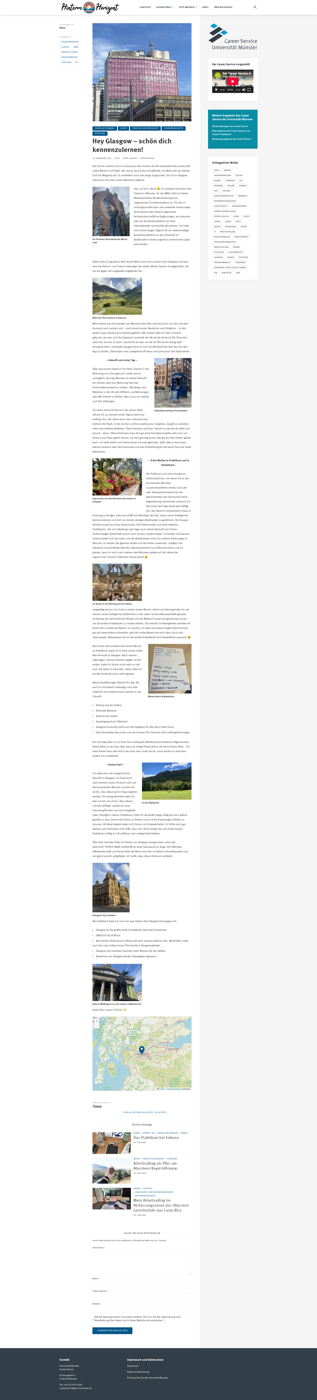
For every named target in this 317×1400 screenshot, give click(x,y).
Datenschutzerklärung (138, 1372)
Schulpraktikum (236, 252)
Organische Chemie (69, 52)
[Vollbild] (249, 89)
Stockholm (243, 257)
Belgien (239, 176)
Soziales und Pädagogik (167, 1133)
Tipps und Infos (187, 7)
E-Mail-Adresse (100, 1291)
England (231, 186)
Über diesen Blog (223, 7)
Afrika (216, 170)
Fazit (216, 191)
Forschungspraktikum (223, 196)
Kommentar (98, 1248)
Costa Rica (147, 1189)
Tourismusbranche (222, 263)
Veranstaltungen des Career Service (230, 126)
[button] (142, 1054)
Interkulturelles (221, 217)
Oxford (244, 227)
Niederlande (230, 227)
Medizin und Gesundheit (153, 1159)
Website (96, 1304)
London (217, 222)
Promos (236, 247)
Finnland (226, 191)
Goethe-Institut (221, 206)
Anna (62, 28)
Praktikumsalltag (227, 232)
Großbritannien (239, 206)
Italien (246, 217)
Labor (75, 47)
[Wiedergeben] (216, 89)
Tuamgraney (240, 263)
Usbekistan (226, 273)
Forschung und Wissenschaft (145, 128)
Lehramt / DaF (148, 1133)
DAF (240, 181)
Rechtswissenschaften (145, 1196)
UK (76, 62)
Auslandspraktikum (69, 42)
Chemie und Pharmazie (105, 128)
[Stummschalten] (244, 89)
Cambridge (230, 181)
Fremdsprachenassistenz (225, 201)
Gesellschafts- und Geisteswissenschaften (154, 1192)
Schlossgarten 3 (67, 1375)
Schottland (66, 62)
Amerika (136, 1189)
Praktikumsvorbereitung (225, 242)
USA (215, 273)
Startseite (145, 7)
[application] (232, 81)
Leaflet (162, 1089)
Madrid (228, 222)
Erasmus (243, 186)
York (238, 273)
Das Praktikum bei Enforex (156, 1138)
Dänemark (218, 186)
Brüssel (217, 181)
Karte (205, 7)
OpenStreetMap (174, 1089)
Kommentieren (147, 158)
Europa (123, 128)
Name (95, 1279)
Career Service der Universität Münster (149, 1378)
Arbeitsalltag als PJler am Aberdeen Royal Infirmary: (155, 1166)
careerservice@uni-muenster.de (75, 1388)
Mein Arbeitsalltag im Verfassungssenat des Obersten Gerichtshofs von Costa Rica (161, 1206)
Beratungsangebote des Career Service (231, 139)
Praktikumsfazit (241, 237)
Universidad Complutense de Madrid (230, 268)
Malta (238, 222)
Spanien (184, 1133)
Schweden (218, 257)
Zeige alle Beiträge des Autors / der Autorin (144, 1112)
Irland (236, 217)
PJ (214, 232)
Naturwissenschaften (173, 128)
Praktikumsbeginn (69, 57)
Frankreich (242, 196)
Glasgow (65, 47)
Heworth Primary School (225, 211)
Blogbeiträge (164, 7)
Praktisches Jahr (221, 247)
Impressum (132, 1366)
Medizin (136, 1159)
